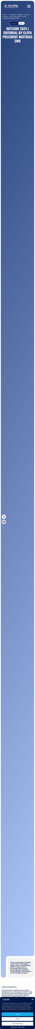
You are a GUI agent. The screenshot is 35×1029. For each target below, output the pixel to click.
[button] (32, 999)
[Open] (29, 6)
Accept (17, 1014)
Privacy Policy (21, 1027)
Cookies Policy (13, 1027)
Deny (17, 1019)
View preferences (17, 1023)
